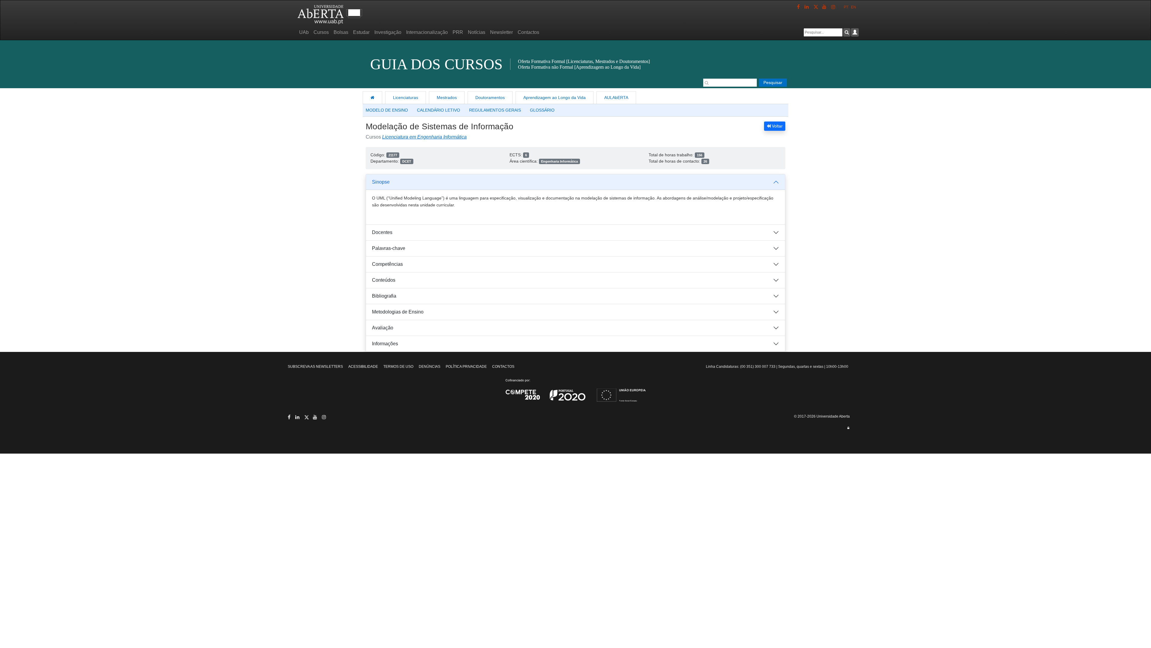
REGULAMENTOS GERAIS (495, 110)
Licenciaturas (405, 97)
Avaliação (382, 327)
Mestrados (447, 97)
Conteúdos (383, 280)
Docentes (382, 232)
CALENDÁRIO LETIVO (438, 110)
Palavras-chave (388, 248)
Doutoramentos (490, 97)
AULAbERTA (616, 97)
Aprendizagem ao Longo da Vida (554, 97)
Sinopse (381, 181)
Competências (387, 264)
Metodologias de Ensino (398, 311)
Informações (385, 343)
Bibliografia (384, 295)
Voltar (777, 126)
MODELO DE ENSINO (387, 110)
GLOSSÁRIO (542, 110)
